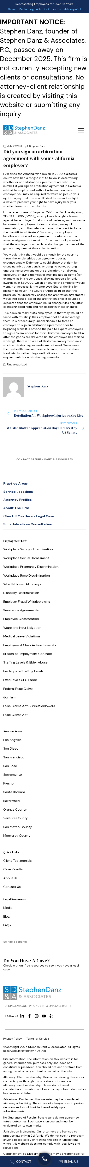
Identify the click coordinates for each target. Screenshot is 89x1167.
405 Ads (41, 1051)
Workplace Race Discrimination (26, 575)
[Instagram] (37, 1016)
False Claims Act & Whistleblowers (29, 706)
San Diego (10, 748)
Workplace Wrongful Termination (28, 549)
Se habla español (69, 9)
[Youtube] (44, 1016)
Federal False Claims (18, 689)
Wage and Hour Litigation (22, 628)
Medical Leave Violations (22, 636)
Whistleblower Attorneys (22, 584)
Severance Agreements (21, 610)
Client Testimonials (17, 860)
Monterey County (16, 835)
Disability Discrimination (21, 593)
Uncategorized (17, 364)
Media (23, 9)
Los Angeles (12, 740)
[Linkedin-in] (22, 1016)
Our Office (49, 9)
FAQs (38, 9)
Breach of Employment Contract (27, 654)
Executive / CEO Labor (20, 680)
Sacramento (12, 774)
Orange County (15, 809)
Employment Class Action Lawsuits (29, 645)
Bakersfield (11, 801)
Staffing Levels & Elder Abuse (25, 662)
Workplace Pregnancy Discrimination (31, 566)
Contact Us (12, 887)
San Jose (10, 766)
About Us (10, 878)
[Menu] (81, 130)
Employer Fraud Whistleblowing (26, 601)
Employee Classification (21, 619)
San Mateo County (17, 827)
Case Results (13, 869)
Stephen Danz (37, 146)
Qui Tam (9, 697)
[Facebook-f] (29, 1016)
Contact (23, 1161)
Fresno (8, 783)
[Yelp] (51, 1016)
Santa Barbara (14, 792)
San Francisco (13, 757)
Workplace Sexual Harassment (26, 558)
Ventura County (15, 818)
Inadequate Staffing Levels (23, 671)
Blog (31, 9)
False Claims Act (15, 715)
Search (13, 9)
